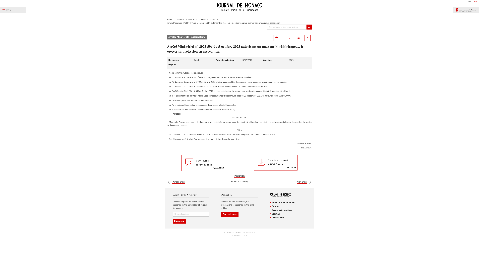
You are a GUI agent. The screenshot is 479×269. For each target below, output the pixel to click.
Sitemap (276, 214)
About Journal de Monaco (284, 202)
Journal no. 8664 (208, 20)
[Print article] (277, 38)
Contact (276, 206)
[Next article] (307, 38)
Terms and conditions (282, 210)
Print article (239, 176)
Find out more (230, 214)
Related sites (278, 217)
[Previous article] (289, 38)
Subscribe (179, 221)
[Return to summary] (298, 38)
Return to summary (239, 181)
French (470, 1)
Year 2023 (192, 20)
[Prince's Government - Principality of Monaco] (466, 10)
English (476, 1)
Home (170, 20)
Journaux (180, 20)
